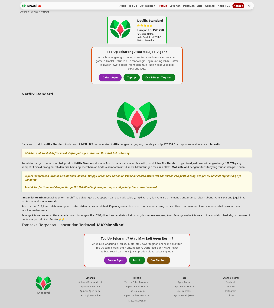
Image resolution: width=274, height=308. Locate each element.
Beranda (24, 11)
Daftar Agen (110, 77)
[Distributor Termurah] (24, 5)
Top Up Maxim (137, 290)
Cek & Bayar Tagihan (158, 77)
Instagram (230, 290)
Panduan (189, 5)
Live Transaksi (183, 290)
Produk (162, 5)
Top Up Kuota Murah (137, 286)
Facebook (230, 282)
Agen (123, 5)
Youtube (230, 286)
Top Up (133, 5)
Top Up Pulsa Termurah (136, 282)
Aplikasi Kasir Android (90, 282)
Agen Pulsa (184, 282)
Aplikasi (210, 5)
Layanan (175, 5)
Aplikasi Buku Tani (90, 286)
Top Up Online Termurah (137, 295)
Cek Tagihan (147, 5)
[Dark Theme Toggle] (249, 5)
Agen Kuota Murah (184, 286)
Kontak (238, 5)
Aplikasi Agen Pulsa (90, 290)
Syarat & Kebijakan (184, 295)
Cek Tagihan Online (90, 295)
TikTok (230, 295)
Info (199, 5)
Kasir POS (224, 5)
